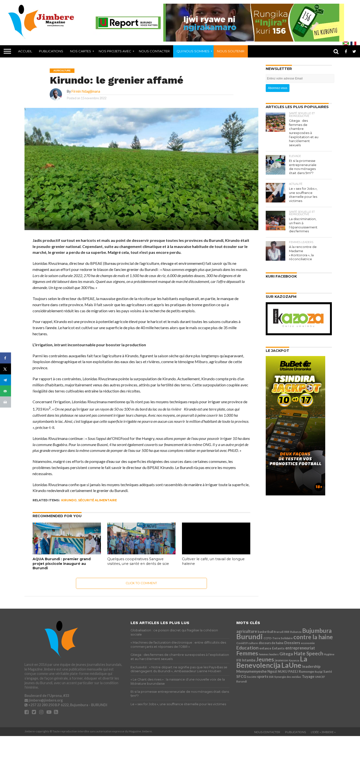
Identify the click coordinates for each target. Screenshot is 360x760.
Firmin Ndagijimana (86, 91)
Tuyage (308, 676)
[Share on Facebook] (5, 358)
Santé (327, 671)
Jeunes (265, 659)
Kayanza (294, 660)
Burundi (249, 636)
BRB (286, 631)
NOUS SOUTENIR (230, 51)
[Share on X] (5, 369)
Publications (51, 51)
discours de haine (271, 643)
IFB (238, 660)
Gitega (286, 653)
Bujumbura (317, 630)
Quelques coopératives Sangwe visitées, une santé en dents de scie (138, 561)
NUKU (283, 671)
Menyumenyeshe (251, 671)
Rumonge (306, 671)
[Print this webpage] (5, 402)
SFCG (241, 676)
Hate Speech (308, 653)
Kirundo (69, 500)
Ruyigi (319, 671)
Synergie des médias (287, 676)
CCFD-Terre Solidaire (278, 638)
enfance (265, 648)
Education (247, 647)
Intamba (248, 660)
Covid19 (242, 643)
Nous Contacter (154, 51)
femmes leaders (269, 654)
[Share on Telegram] (5, 380)
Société (251, 676)
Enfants (278, 648)
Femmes (247, 653)
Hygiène (329, 654)
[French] (353, 43)
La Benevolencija (271, 662)
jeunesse (281, 660)
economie (308, 643)
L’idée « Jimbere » (323, 732)
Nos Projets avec (115, 51)
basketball (265, 632)
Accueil (25, 51)
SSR (271, 676)
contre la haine (313, 636)
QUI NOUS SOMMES (193, 51)
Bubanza (295, 631)
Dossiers (292, 642)
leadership (311, 666)
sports (262, 676)
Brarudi (279, 631)
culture (253, 643)
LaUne (291, 665)
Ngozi (272, 671)
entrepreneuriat (300, 648)
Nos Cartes (80, 51)
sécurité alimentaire (97, 500)
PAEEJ (293, 671)
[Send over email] (5, 391)
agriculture (246, 631)
